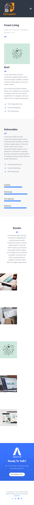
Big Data (8, 383)
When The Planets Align (8, 282)
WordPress (17, 495)
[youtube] (18, 498)
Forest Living (8, 349)
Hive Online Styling (8, 417)
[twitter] (15, 498)
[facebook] (12, 498)
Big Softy (8, 315)
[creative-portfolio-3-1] (17, 44)
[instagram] (21, 498)
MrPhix (8, 494)
